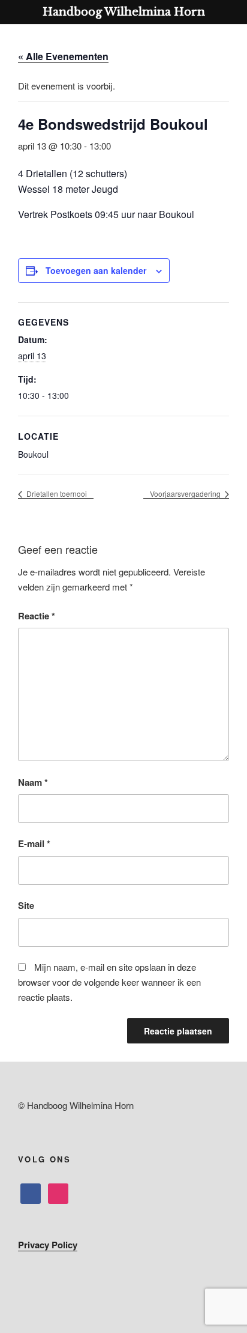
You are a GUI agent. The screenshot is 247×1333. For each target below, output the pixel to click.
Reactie (36, 615)
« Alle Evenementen (63, 56)
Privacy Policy (47, 1244)
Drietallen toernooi (56, 493)
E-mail (34, 843)
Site (26, 905)
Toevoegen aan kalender (96, 270)
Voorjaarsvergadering (186, 493)
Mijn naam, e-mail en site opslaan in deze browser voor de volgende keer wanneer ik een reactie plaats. (109, 982)
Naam (33, 782)
